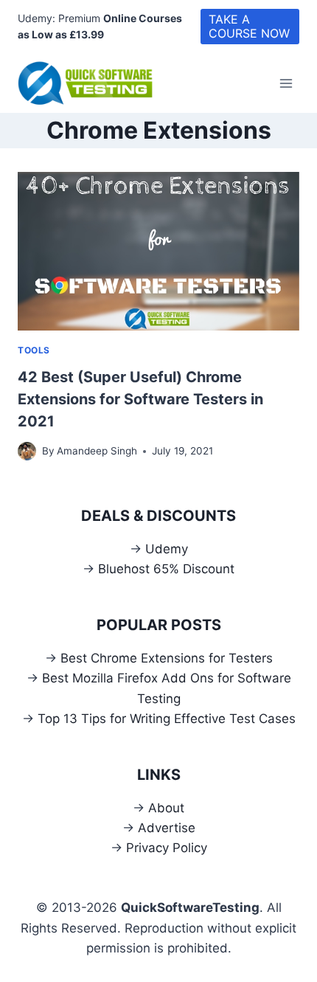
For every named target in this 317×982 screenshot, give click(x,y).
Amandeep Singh (97, 451)
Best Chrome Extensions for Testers (166, 658)
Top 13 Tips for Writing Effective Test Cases (167, 718)
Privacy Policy (166, 847)
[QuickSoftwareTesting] (91, 83)
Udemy (166, 549)
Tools (34, 350)
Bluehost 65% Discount (166, 568)
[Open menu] (285, 83)
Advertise (166, 827)
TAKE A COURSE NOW (249, 26)
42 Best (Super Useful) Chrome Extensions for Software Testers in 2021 (140, 399)
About (166, 808)
